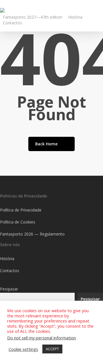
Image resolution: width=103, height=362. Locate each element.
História (75, 17)
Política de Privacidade (20, 210)
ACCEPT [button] (52, 348)
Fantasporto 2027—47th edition (32, 17)
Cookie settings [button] (23, 349)
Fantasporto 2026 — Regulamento (32, 234)
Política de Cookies (17, 222)
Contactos (12, 22)
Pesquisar (9, 289)
